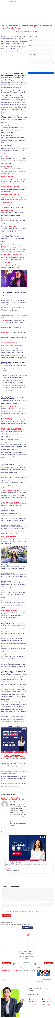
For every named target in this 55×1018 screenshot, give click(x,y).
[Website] (45, 904)
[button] (3, 798)
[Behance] (45, 974)
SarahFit (3, 112)
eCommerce (8, 421)
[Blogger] (48, 974)
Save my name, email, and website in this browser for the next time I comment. (20, 911)
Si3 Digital (9, 783)
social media (13, 650)
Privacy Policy (40, 979)
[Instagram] (48, 971)
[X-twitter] (42, 971)
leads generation (14, 423)
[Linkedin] (38, 974)
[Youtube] (45, 971)
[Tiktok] (42, 974)
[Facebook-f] (38, 971)
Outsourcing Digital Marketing (13, 863)
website (6, 594)
